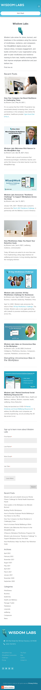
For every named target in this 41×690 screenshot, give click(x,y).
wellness (13, 400)
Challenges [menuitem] (5, 657)
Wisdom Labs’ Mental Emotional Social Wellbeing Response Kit (19, 394)
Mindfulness (16, 351)
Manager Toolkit (30, 297)
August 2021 (8, 563)
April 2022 (7, 553)
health (32, 400)
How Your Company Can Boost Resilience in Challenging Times (20, 99)
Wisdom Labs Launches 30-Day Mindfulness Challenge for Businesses (19, 294)
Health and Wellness (10, 600)
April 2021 (7, 569)
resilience (7, 248)
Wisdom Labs (10, 103)
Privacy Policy (33, 683)
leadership (21, 300)
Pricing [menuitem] (4, 660)
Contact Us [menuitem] (23, 660)
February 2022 (8, 556)
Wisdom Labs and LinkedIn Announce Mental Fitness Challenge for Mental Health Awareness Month (19, 499)
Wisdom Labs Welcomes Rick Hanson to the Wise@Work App (19, 149)
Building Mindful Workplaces (13, 510)
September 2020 (9, 581)
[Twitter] (6, 668)
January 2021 (8, 575)
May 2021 (7, 566)
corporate (14, 300)
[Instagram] (12, 668)
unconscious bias (24, 354)
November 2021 (9, 560)
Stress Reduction (16, 402)
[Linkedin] (9, 668)
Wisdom (19, 400)
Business (7, 300)
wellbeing (27, 245)
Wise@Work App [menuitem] (7, 652)
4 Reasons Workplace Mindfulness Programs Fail (19, 533)
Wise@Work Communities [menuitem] (9, 655)
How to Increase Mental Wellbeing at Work (17, 524)
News (27, 153)
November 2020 (9, 578)
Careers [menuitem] (22, 657)
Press (34, 300)
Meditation (28, 300)
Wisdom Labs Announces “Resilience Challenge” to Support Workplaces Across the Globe (20, 197)
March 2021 (8, 572)
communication (15, 248)
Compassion (31, 351)
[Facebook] (3, 668)
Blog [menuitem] (21, 655)
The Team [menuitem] (23, 652)
